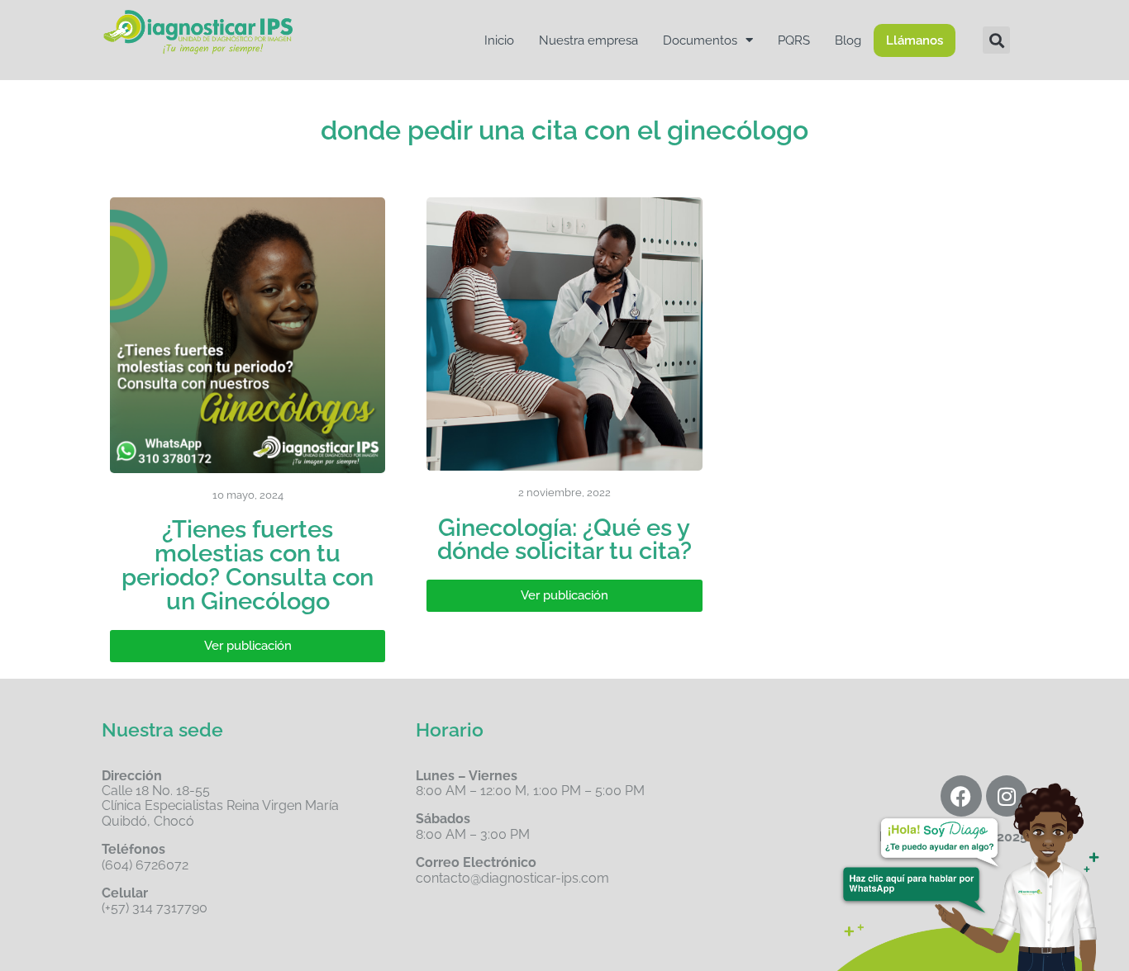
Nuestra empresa (588, 40)
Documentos (700, 40)
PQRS (794, 40)
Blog (848, 40)
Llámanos (914, 40)
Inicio (499, 40)
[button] (996, 40)
